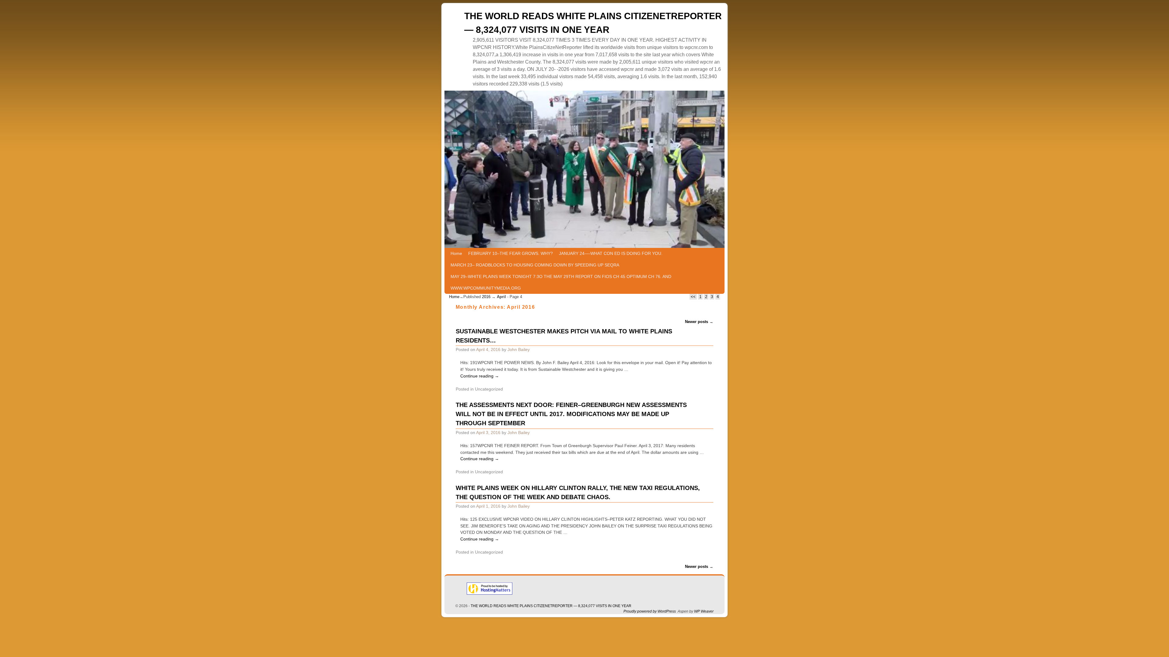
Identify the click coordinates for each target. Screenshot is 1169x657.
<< (693, 296)
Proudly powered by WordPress (649, 611)
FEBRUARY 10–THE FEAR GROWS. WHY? (510, 253)
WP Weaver (704, 611)
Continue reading (479, 376)
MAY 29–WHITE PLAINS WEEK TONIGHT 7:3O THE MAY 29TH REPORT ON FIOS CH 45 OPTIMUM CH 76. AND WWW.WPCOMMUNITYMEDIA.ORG (561, 282)
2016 (486, 296)
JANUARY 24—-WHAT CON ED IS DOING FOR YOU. (610, 253)
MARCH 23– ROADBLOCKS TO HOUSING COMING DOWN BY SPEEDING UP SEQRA (535, 264)
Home (456, 253)
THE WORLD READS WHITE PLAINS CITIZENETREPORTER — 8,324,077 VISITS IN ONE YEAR (551, 606)
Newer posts (699, 321)
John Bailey (518, 349)
